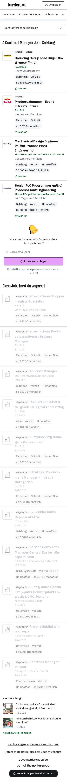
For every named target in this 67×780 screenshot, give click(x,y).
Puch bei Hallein (25, 681)
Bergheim (22, 76)
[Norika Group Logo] (33, 766)
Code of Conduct (51, 751)
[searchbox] (33, 28)
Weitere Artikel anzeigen (17, 732)
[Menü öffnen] (4, 5)
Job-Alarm (51, 14)
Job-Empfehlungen (29, 14)
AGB (56, 744)
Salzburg (48, 42)
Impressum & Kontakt (40, 744)
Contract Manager (19, 42)
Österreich (22, 610)
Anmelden (55, 4)
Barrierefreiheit (30, 751)
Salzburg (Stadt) (26, 571)
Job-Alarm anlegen (35, 261)
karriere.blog (12, 698)
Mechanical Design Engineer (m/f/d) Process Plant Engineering (36, 145)
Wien (19, 421)
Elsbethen (22, 120)
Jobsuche (8, 14)
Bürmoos (21, 385)
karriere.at (33, 759)
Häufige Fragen (17, 744)
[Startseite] (18, 5)
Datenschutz (12, 751)
